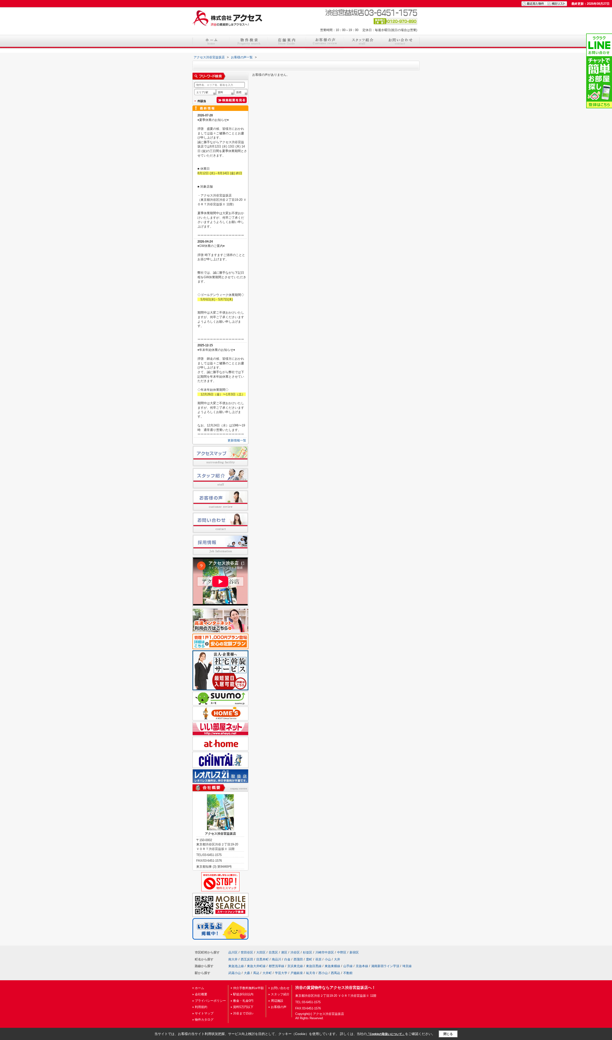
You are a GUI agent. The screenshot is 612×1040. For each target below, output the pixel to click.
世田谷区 (247, 952)
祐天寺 (310, 973)
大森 (247, 973)
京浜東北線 (295, 966)
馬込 (256, 973)
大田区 (261, 952)
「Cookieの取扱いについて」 (386, 1034)
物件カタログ (204, 1019)
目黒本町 (262, 959)
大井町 (267, 973)
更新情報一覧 (237, 440)
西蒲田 (298, 959)
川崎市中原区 (324, 952)
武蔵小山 (234, 973)
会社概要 (201, 994)
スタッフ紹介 (280, 994)
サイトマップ (204, 1013)
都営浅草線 (276, 966)
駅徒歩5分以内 (243, 994)
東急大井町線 (256, 966)
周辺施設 (277, 1000)
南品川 (276, 959)
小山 (328, 959)
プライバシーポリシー (210, 1000)
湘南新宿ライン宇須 (385, 966)
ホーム (199, 988)
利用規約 (201, 1007)
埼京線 (407, 966)
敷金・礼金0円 (243, 1000)
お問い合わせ (280, 988)
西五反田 (247, 959)
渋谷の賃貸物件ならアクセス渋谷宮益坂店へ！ (335, 988)
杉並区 (307, 952)
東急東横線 (332, 966)
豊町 (309, 959)
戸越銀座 (296, 973)
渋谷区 (295, 952)
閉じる (448, 1034)
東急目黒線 (314, 966)
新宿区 (354, 952)
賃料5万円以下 (243, 1007)
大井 (337, 959)
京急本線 (362, 966)
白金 (287, 959)
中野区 (341, 952)
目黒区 (273, 952)
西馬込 (335, 973)
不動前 (348, 973)
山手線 (348, 966)
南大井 (233, 959)
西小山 (323, 973)
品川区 (233, 952)
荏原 (318, 959)
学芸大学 (281, 973)
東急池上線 (236, 966)
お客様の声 (278, 1007)
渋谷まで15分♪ (243, 1013)
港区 (284, 952)
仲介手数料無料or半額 (248, 988)
